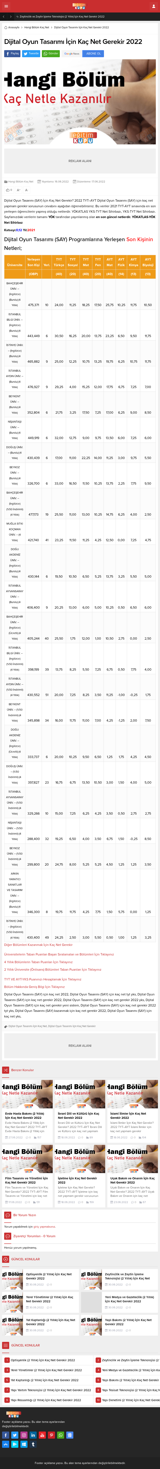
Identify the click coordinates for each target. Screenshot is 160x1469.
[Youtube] (42, 1435)
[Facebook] (5, 1435)
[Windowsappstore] (24, 1444)
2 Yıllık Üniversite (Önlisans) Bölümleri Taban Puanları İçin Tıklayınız (52, 970)
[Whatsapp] (60, 1435)
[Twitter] (14, 1435)
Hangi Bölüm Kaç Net (36, 27)
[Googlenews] (69, 1435)
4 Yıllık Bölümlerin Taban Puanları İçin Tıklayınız (38, 962)
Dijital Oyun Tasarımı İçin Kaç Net (28, 1026)
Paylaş (15, 53)
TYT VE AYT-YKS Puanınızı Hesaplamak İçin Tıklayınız (42, 979)
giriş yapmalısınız (44, 1226)
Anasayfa (13, 27)
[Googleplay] (14, 1444)
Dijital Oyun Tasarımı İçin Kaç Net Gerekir (72, 1026)
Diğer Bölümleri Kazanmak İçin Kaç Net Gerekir (38, 945)
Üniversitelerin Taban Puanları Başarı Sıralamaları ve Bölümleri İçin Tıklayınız (59, 954)
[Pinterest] (51, 1435)
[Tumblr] (33, 1444)
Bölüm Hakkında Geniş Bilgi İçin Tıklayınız (34, 987)
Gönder (53, 53)
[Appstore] (5, 1444)
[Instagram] (24, 1435)
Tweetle (34, 53)
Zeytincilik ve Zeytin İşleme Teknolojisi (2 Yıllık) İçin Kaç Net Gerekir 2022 (62, 16)
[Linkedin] (33, 1435)
